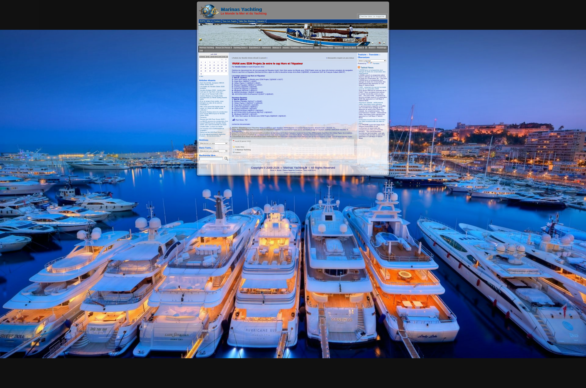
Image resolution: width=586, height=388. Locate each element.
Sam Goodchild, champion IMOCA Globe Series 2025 (212, 83)
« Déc (201, 76)
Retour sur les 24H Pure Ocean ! (211, 132)
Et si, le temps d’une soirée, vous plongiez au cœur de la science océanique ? (211, 102)
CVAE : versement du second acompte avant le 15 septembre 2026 (372, 88)
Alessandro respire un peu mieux (340, 58)
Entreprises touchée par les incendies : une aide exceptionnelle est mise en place (372, 121)
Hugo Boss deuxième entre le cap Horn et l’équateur (253, 129)
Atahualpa (299, 172)
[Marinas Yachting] (293, 34)
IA (366, 48)
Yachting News (239, 48)
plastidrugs (381, 48)
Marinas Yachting (241, 9)
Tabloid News (367, 67)
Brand (371, 48)
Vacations (339, 48)
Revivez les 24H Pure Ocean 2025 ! (212, 119)
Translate (376, 63)
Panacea (203, 117)
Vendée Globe (327, 48)
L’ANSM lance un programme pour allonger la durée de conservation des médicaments (372, 71)
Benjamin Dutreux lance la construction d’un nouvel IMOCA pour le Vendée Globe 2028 (214, 113)
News (359, 48)
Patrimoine (266, 48)
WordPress (293, 172)
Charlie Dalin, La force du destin (211, 126)
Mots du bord (350, 48)
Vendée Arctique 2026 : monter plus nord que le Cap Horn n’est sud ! (212, 91)
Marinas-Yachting (206, 48)
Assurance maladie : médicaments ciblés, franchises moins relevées (371, 103)
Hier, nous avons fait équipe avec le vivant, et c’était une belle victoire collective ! (212, 108)
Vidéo (317, 48)
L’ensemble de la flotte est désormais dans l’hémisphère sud (256, 136)
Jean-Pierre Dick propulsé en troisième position (251, 133)
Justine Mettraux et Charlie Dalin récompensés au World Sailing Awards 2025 (213, 97)
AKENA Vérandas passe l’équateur (246, 128)
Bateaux (276, 48)
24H (201, 51)
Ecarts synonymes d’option (243, 135)
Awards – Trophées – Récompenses (298, 48)
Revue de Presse (223, 48)
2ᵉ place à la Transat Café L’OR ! (211, 94)
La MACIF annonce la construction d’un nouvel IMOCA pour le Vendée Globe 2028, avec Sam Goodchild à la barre (214, 122)
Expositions (254, 48)
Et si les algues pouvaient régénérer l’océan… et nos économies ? (213, 135)
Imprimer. (238, 152)
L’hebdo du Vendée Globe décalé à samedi (249, 58)
